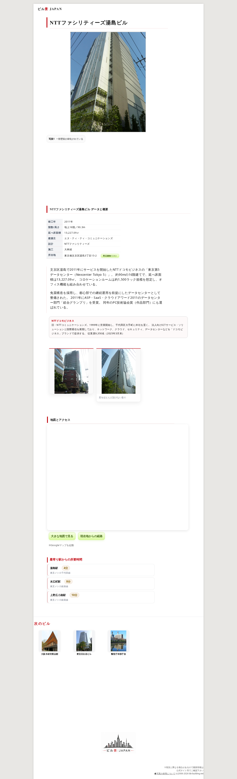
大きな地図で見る (62, 536)
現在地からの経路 (91, 536)
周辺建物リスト (110, 255)
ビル (50, 9)
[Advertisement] (119, 171)
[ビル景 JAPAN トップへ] (118, 743)
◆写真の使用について (164, 773)
